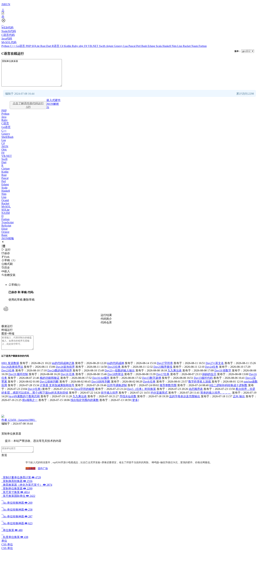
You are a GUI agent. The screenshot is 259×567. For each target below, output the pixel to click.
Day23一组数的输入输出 (120, 370)
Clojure (5, 168)
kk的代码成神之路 (63, 363)
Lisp (180, 45)
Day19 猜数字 (222, 370)
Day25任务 (114, 366)
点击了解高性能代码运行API (28, 105)
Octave (5, 231)
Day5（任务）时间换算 (141, 388)
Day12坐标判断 (49, 381)
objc (81, 45)
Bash (144, 45)
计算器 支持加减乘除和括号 (57, 385)
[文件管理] (129, 16)
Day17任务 (162, 374)
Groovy (118, 45)
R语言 (56, 45)
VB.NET (93, 45)
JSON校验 (7, 238)
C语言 (5, 123)
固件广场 (43, 468)
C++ (13, 45)
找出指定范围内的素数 (84, 400)
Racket (187, 45)
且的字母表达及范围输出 (184, 396)
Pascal (132, 45)
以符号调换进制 (117, 385)
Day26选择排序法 (12, 366)
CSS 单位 (7, 544)
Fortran (203, 45)
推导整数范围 (168, 385)
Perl (138, 45)
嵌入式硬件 (54, 100)
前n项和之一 (30, 400)
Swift (102, 45)
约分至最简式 (159, 392)
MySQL (6, 206)
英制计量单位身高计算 (21, 477)
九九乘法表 (175, 370)
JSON (4, 146)
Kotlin (68, 45)
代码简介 (106, 318)
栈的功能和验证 (50, 377)
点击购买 (30, 468)
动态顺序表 (196, 388)
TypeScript (7, 222)
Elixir (4, 228)
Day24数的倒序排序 (59, 370)
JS (48, 107)
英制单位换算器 (16, 488)
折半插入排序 (109, 392)
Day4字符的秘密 (84, 388)
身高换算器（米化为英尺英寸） (26, 484)
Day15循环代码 (203, 377)
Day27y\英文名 (215, 363)
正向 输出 (239, 396)
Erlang (152, 45)
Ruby (75, 45)
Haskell (167, 45)
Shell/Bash (7, 136)
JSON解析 (53, 103)
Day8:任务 (149, 381)
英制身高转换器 (16, 481)
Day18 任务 (68, 374)
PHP (29, 45)
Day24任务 (211, 366)
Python (5, 45)
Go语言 (21, 45)
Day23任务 (8, 370)
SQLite (36, 45)
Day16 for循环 (100, 377)
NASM (5, 212)
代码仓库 (106, 322)
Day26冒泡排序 (65, 366)
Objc (4, 149)
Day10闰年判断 (100, 381)
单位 (4, 540)
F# (86, 45)
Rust (43, 45)
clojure (110, 45)
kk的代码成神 (115, 363)
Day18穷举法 (115, 374)
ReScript (6, 225)
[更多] (135, 400)
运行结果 (106, 315)
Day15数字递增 (151, 377)
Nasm (195, 45)
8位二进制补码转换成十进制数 (228, 385)
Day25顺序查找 (162, 366)
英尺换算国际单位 (18, 495)
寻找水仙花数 (127, 396)
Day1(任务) (34, 388)
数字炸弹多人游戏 (199, 381)
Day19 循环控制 (18, 374)
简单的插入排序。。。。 (215, 392)
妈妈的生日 (209, 374)
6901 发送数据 (10, 363)
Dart (49, 45)
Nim (174, 45)
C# (62, 45)
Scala (159, 45)
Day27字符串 (165, 363)
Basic (4, 235)
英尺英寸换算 (15, 492)
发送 (4, 455)
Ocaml (5, 200)
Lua (125, 45)
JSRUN (5, 4)
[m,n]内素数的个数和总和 (24, 396)
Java (3, 116)
